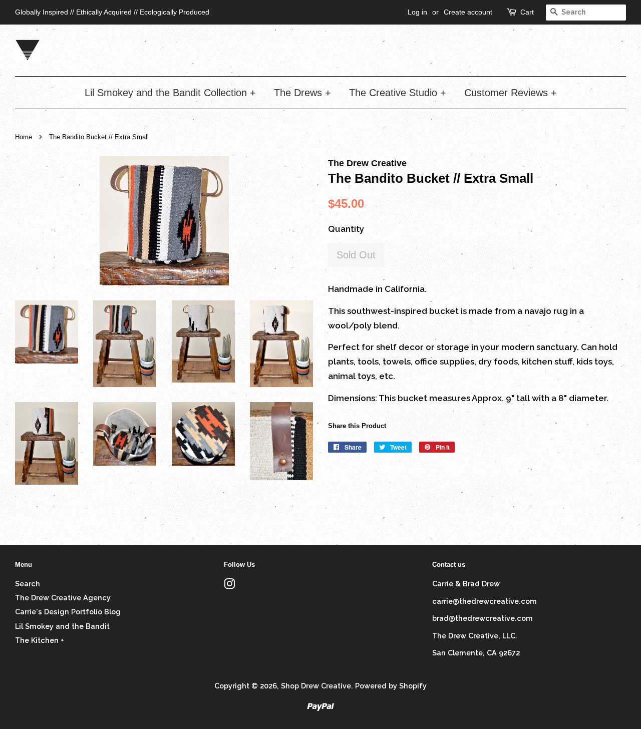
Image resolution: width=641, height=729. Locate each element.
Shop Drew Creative (316, 685)
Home (23, 137)
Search (27, 583)
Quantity (346, 229)
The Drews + (302, 92)
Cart (527, 12)
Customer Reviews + (510, 92)
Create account (468, 12)
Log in (417, 12)
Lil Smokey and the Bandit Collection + (170, 92)
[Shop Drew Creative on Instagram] (229, 585)
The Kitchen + (39, 640)
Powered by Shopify (391, 685)
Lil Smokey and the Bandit (62, 626)
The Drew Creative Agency (63, 597)
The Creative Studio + (397, 92)
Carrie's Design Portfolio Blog (68, 611)
